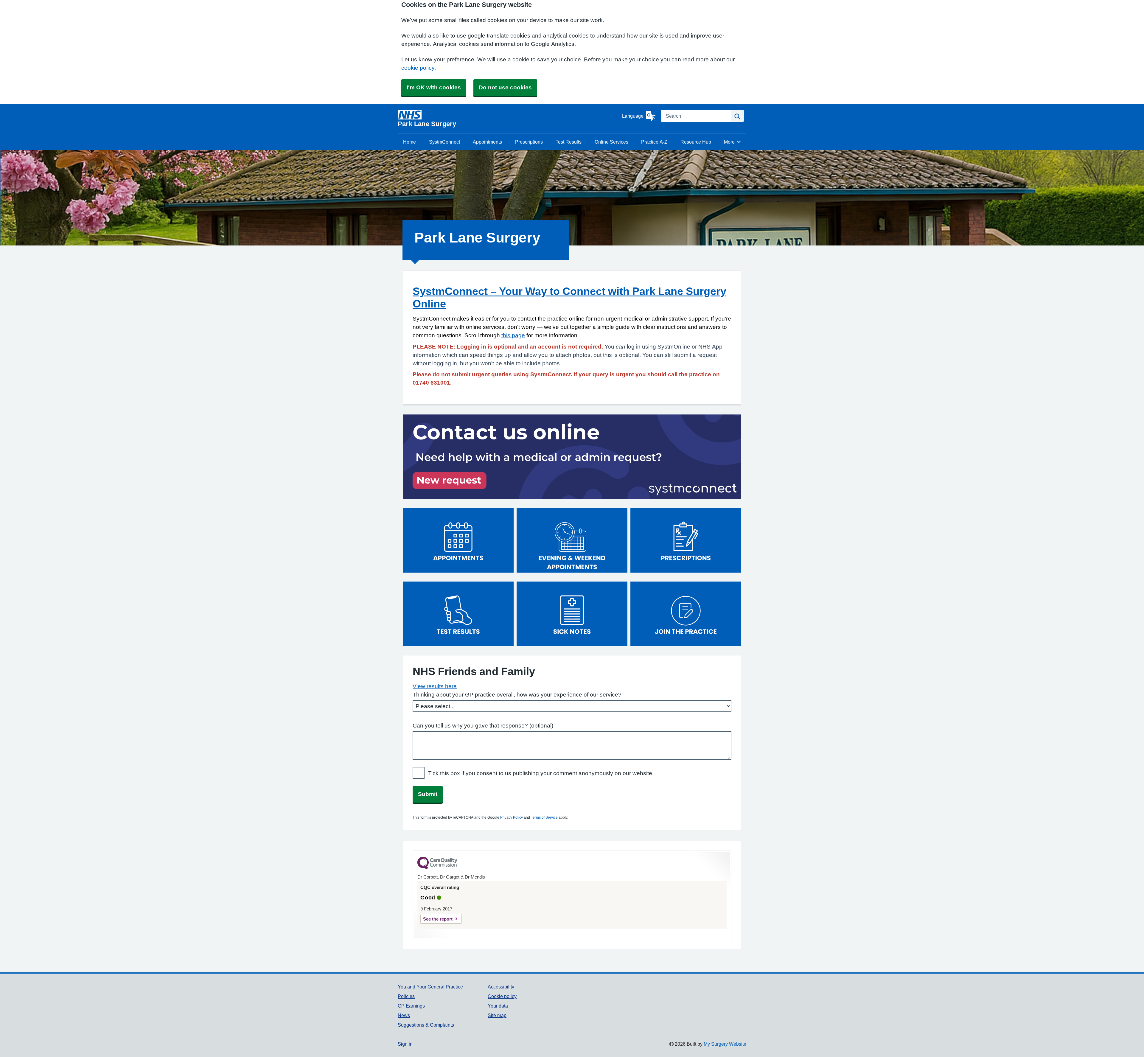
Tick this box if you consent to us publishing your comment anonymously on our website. (541, 773)
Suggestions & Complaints (426, 1024)
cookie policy (417, 68)
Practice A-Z (654, 141)
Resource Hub (695, 141)
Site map (497, 1015)
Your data (498, 1005)
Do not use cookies (505, 87)
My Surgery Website (725, 1044)
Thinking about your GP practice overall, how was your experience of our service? (517, 694)
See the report (438, 918)
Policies (406, 996)
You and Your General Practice (430, 986)
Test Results (569, 141)
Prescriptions (529, 141)
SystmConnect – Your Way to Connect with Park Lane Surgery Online (569, 297)
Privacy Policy (511, 817)
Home (409, 141)
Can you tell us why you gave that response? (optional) (483, 725)
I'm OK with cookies (434, 87)
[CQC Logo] (437, 867)
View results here (435, 686)
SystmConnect (444, 141)
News (404, 1015)
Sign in (405, 1044)
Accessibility (501, 986)
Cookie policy (502, 996)
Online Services (611, 141)
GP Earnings (411, 1005)
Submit (427, 794)
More (732, 141)
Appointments (487, 141)
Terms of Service (544, 817)
